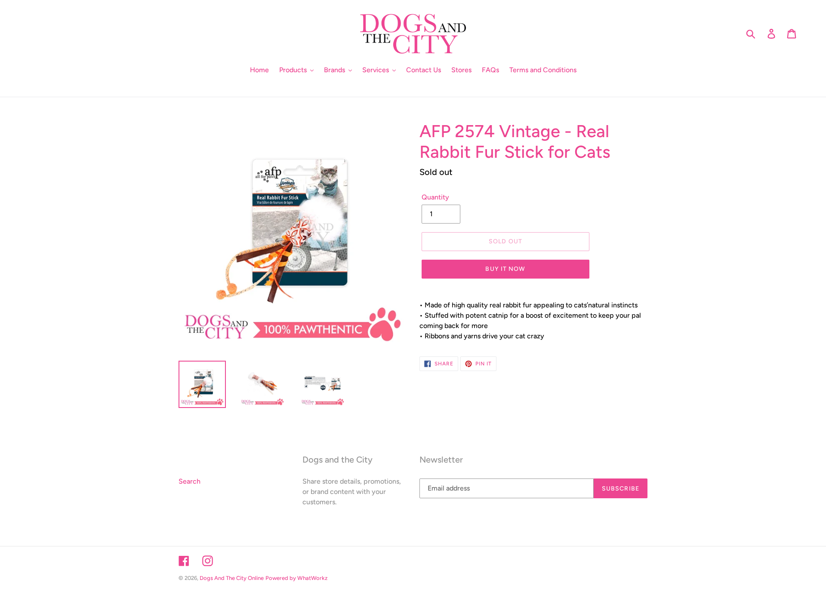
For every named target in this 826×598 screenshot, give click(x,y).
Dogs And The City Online (232, 578)
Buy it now (505, 269)
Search (189, 481)
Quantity (435, 197)
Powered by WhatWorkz (296, 578)
